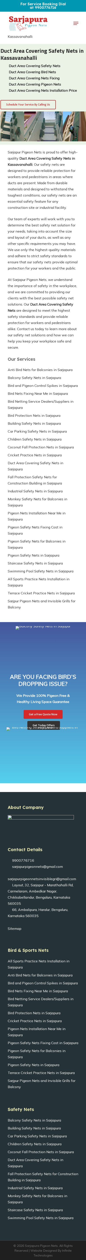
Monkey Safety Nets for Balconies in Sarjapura (37, 502)
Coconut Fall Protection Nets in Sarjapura (41, 447)
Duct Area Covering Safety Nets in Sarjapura (35, 466)
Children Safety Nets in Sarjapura (35, 439)
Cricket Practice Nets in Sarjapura (35, 455)
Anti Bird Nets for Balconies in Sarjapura (40, 370)
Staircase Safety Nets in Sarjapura (35, 563)
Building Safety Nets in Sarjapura (34, 423)
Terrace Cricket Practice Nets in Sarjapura (41, 593)
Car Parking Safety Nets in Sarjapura (37, 431)
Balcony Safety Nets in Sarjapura (34, 377)
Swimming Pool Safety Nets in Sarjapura (40, 571)
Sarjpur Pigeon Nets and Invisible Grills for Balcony (41, 604)
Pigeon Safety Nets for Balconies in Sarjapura (36, 544)
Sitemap (14, 928)
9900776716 (22, 860)
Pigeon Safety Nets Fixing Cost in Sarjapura (35, 530)
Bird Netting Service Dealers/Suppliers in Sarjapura (40, 404)
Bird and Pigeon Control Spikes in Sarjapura (43, 385)
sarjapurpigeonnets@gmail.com (37, 866)
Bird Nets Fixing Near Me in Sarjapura (38, 393)
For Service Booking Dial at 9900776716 (43, 6)
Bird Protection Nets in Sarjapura (34, 415)
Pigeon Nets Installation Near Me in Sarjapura (36, 516)
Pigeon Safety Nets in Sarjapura (33, 555)
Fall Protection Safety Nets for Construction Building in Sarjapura (35, 480)
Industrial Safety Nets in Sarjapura (35, 491)
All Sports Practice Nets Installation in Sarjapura (38, 582)
